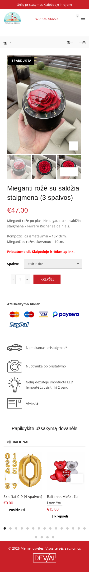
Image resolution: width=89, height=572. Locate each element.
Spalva (12, 263)
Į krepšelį (47, 279)
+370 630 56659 (45, 18)
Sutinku (27, 566)
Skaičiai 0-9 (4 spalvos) (23, 496)
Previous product (70, 42)
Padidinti (73, 146)
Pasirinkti (17, 510)
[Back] (7, 42)
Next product (82, 42)
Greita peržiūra (38, 456)
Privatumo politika (57, 565)
